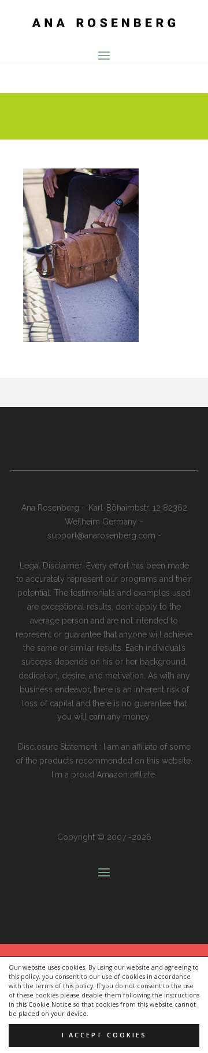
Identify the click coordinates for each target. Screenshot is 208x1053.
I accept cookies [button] (104, 1035)
